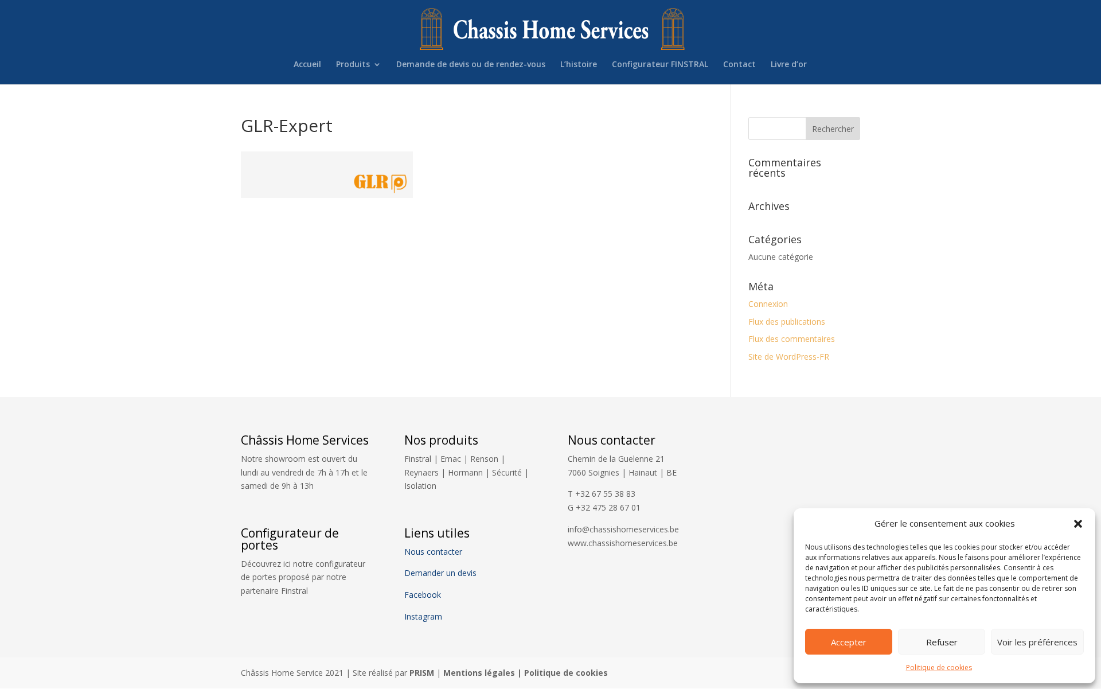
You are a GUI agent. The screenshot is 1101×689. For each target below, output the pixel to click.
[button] (1078, 524)
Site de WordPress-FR (788, 356)
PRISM (421, 672)
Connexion (768, 303)
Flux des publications (786, 321)
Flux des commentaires (791, 338)
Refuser (942, 642)
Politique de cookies (939, 667)
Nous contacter (433, 551)
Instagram (423, 616)
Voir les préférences (1037, 642)
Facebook (423, 594)
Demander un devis (440, 572)
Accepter (848, 642)
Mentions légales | (483, 672)
